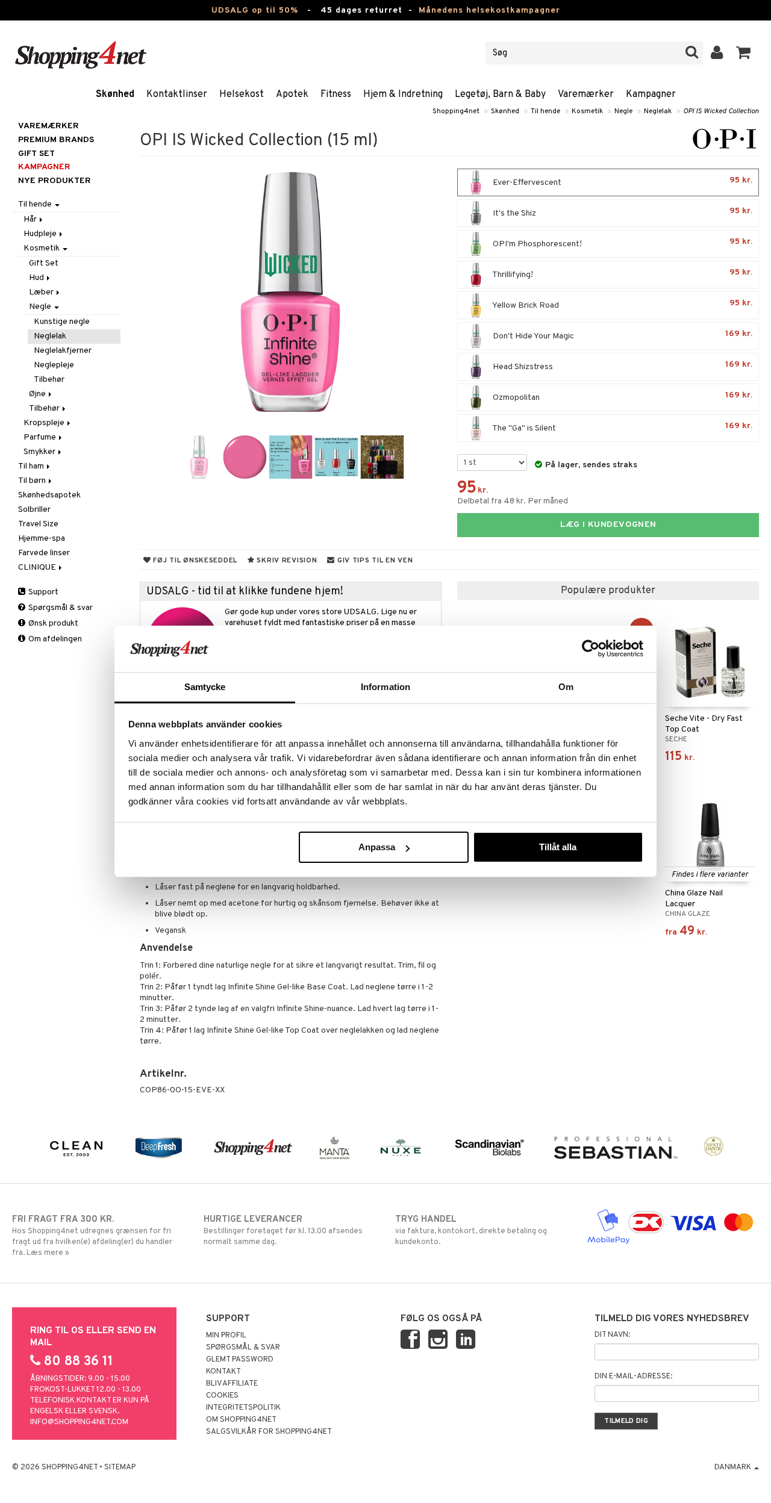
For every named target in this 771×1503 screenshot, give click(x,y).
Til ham (32, 466)
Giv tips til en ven (374, 560)
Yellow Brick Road (621, 304)
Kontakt (223, 1372)
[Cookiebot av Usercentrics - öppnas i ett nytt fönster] (590, 648)
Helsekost (241, 95)
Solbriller (34, 510)
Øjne (38, 394)
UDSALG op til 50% (254, 10)
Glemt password (239, 1360)
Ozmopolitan (621, 396)
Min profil (226, 1335)
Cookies (222, 1396)
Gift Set (43, 263)
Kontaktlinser (176, 95)
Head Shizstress (621, 365)
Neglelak (658, 111)
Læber (42, 292)
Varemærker (586, 95)
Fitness (335, 95)
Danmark (733, 1467)
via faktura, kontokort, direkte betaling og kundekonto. (471, 1230)
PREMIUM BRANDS (56, 140)
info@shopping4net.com (79, 1422)
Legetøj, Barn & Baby (500, 95)
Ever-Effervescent (621, 181)
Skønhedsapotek (49, 495)
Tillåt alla (557, 847)
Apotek (292, 95)
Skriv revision (286, 560)
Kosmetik (587, 111)
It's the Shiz (621, 212)
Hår (31, 219)
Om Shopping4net (241, 1420)
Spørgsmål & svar (60, 608)
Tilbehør (49, 380)
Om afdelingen (54, 639)
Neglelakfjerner (63, 351)
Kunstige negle (62, 322)
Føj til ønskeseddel (194, 560)
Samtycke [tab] (205, 687)
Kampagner (651, 95)
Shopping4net (455, 111)
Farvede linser (44, 553)
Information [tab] (385, 687)
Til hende (545, 111)
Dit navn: (612, 1335)
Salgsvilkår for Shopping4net (269, 1432)
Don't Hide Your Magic (621, 335)
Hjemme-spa (41, 539)
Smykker (40, 452)
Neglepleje (54, 365)
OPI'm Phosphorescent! (621, 243)
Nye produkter (54, 181)
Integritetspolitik (243, 1408)
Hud (37, 278)
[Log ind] (717, 53)
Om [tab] (565, 687)
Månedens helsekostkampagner (489, 10)
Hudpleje (40, 234)
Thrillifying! (621, 273)
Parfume (40, 437)
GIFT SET (36, 154)
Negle (623, 111)
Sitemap (120, 1467)
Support (42, 592)
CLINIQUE (38, 567)
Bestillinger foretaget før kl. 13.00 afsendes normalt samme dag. (283, 1230)
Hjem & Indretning (403, 95)
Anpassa (376, 847)
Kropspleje (44, 423)
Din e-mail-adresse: (633, 1376)
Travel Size (38, 524)
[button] (743, 53)
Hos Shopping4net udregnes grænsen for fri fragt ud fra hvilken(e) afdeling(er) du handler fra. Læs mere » (92, 1236)
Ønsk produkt (52, 623)
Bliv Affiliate (232, 1384)
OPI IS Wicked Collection (721, 111)
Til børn (33, 481)
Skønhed (115, 95)
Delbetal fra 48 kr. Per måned (512, 501)
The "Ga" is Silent (621, 427)
